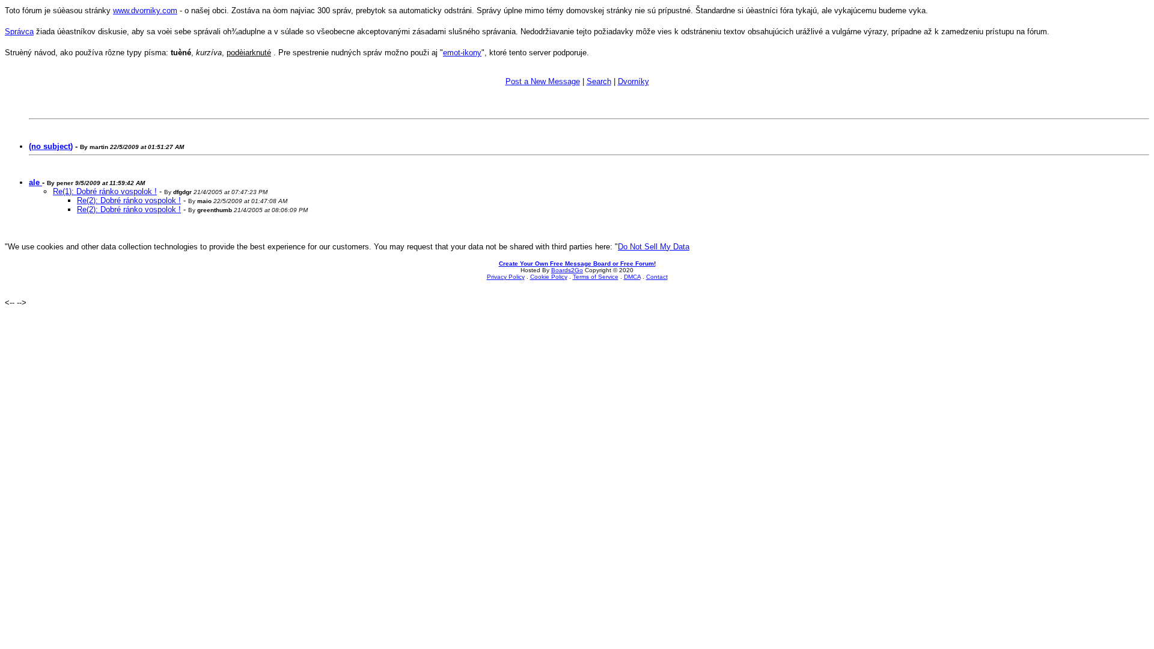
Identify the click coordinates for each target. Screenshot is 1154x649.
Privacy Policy (506, 276)
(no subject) (51, 146)
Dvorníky (633, 81)
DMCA (632, 276)
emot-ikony (462, 52)
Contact (657, 276)
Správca (19, 31)
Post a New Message (542, 81)
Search (599, 81)
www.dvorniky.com (145, 10)
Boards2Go (567, 270)
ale (35, 182)
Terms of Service (595, 276)
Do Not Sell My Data (653, 246)
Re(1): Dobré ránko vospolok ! (105, 191)
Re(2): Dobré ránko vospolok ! (129, 200)
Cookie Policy (548, 276)
